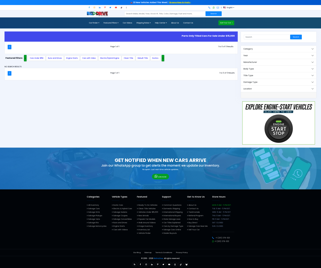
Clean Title (128, 58)
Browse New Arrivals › (180, 2)
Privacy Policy (182, 252)
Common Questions (172, 205)
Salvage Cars (94, 208)
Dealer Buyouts (170, 233)
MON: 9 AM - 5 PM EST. (221, 205)
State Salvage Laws (171, 219)
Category (248, 48)
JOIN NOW (162, 177)
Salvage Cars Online (172, 229)
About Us (175, 23)
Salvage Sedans (120, 212)
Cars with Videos (120, 229)
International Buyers (172, 215)
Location (247, 88)
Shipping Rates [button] (143, 23)
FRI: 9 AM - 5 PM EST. (220, 219)
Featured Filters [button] (110, 23)
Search (214, 13)
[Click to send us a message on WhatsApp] (214, 7)
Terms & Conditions (163, 252)
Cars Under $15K (37, 58)
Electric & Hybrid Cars (122, 208)
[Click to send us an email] (218, 7)
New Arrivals (143, 215)
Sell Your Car (225, 23)
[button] (89, 7)
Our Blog (137, 252)
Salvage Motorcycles (97, 226)
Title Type (248, 75)
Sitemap (148, 252)
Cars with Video (89, 58)
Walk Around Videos (147, 222)
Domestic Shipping (171, 208)
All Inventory (93, 205)
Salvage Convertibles (122, 219)
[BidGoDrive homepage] (98, 15)
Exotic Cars (118, 205)
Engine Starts (72, 58)
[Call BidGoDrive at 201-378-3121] (210, 7)
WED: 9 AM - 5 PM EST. (221, 212)
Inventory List (144, 229)
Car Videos (127, 23)
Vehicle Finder (144, 233)
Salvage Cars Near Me (198, 226)
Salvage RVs (93, 222)
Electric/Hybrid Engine (109, 58)
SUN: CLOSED (217, 226)
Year (245, 55)
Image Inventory (145, 226)
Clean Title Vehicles (147, 208)
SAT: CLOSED (217, 222)
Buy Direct (192, 222)
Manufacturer (250, 62)
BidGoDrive (158, 258)
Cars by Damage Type (173, 226)
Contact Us (188, 23)
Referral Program (195, 215)
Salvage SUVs (94, 212)
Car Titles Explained (171, 222)
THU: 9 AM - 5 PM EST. (221, 215)
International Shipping (173, 212)
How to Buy (193, 219)
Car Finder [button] (93, 23)
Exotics (155, 58)
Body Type (248, 68)
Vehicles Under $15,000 (148, 212)
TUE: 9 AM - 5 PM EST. (221, 208)
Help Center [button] (160, 23)
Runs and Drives (55, 58)
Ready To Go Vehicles (147, 205)
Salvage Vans (94, 219)
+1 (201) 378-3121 (223, 238)
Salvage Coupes (120, 215)
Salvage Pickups (95, 215)
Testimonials (194, 212)
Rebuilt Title (143, 58)
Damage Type (250, 82)
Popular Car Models (146, 219)
